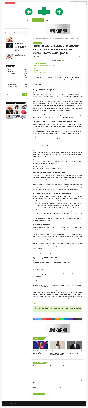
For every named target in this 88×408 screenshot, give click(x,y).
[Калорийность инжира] (9, 39)
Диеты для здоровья (12, 84)
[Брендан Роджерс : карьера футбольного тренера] (74, 345)
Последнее (16, 32)
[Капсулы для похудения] (57, 28)
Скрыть (62, 60)
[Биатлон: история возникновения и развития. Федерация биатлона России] (16, 116)
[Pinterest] (48, 319)
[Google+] (44, 319)
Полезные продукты (12, 86)
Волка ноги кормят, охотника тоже (42, 67)
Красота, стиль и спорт (38, 20)
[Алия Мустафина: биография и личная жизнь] (40, 345)
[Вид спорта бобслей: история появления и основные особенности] (9, 56)
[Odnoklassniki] (57, 319)
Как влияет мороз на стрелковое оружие (43, 68)
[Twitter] (39, 319)
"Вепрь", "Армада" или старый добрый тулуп (44, 65)
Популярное (8, 32)
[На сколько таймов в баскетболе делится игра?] (9, 112)
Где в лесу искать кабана (40, 72)
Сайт (60, 387)
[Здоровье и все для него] (44, 11)
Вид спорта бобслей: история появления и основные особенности (20, 55)
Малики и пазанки (38, 70)
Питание (21, 20)
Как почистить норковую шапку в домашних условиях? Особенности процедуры (57, 353)
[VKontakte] (53, 319)
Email (35, 387)
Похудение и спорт (49, 20)
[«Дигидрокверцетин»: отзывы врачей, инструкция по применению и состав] (23, 112)
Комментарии (25, 32)
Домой (35, 38)
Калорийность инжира (20, 37)
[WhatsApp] (62, 319)
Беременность (11, 71)
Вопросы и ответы (12, 73)
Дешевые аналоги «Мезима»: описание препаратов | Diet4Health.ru (29, 2)
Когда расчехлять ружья (40, 63)
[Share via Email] (75, 319)
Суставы (10, 77)
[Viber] (71, 319)
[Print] (80, 319)
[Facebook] (35, 319)
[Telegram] (66, 319)
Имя (34, 382)
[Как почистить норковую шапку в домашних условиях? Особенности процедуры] (57, 345)
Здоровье (28, 20)
